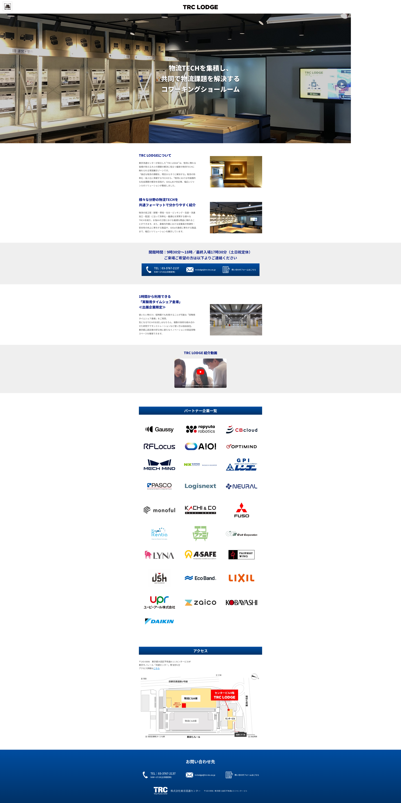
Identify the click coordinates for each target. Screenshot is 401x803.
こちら (156, 668)
